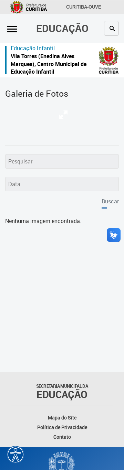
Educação (62, 28)
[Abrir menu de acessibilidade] (15, 454)
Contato (62, 437)
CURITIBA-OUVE (83, 7)
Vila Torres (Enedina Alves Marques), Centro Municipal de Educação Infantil (48, 63)
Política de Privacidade (62, 427)
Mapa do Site (62, 417)
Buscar (110, 201)
